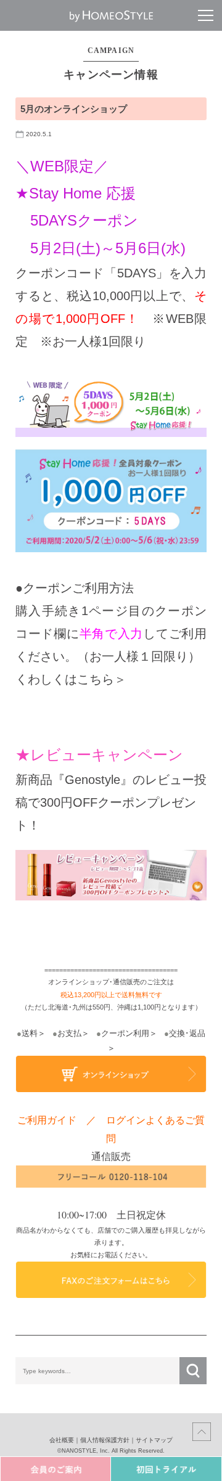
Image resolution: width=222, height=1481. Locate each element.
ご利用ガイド (46, 1119)
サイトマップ (154, 1440)
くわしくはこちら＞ (70, 679)
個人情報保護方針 (105, 1440)
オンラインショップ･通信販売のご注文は (111, 981)
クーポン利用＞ (126, 1033)
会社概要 (61, 1440)
